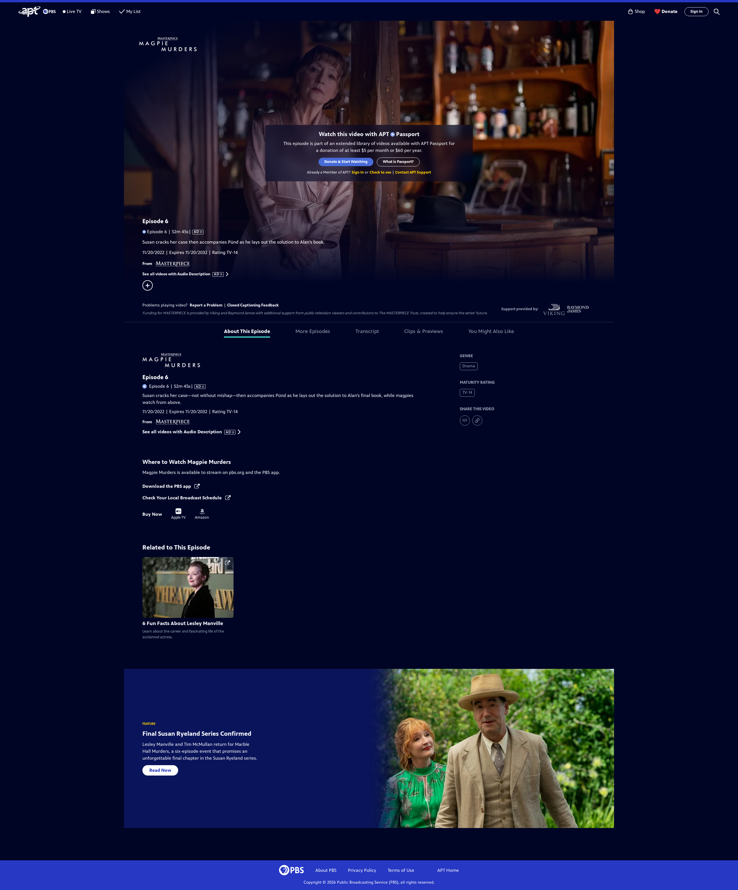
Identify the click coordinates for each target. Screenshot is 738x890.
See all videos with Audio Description (181, 274)
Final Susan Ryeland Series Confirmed (196, 733)
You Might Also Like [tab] (491, 331)
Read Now (160, 770)
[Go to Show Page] (376, 44)
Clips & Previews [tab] (423, 331)
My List (133, 11)
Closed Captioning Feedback (253, 305)
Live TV (74, 11)
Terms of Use (401, 870)
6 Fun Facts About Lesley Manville (182, 623)
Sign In (696, 11)
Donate (669, 11)
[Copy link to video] (477, 420)
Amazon (202, 514)
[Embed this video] (465, 420)
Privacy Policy (362, 870)
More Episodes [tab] (312, 331)
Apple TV (178, 514)
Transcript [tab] (367, 331)
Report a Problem (206, 305)
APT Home (448, 870)
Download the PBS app (167, 486)
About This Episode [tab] (247, 331)
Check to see (380, 172)
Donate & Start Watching (346, 161)
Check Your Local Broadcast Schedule (182, 497)
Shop (640, 11)
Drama (468, 366)
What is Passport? (398, 161)
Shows (103, 11)
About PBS (325, 870)
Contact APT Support (413, 172)
